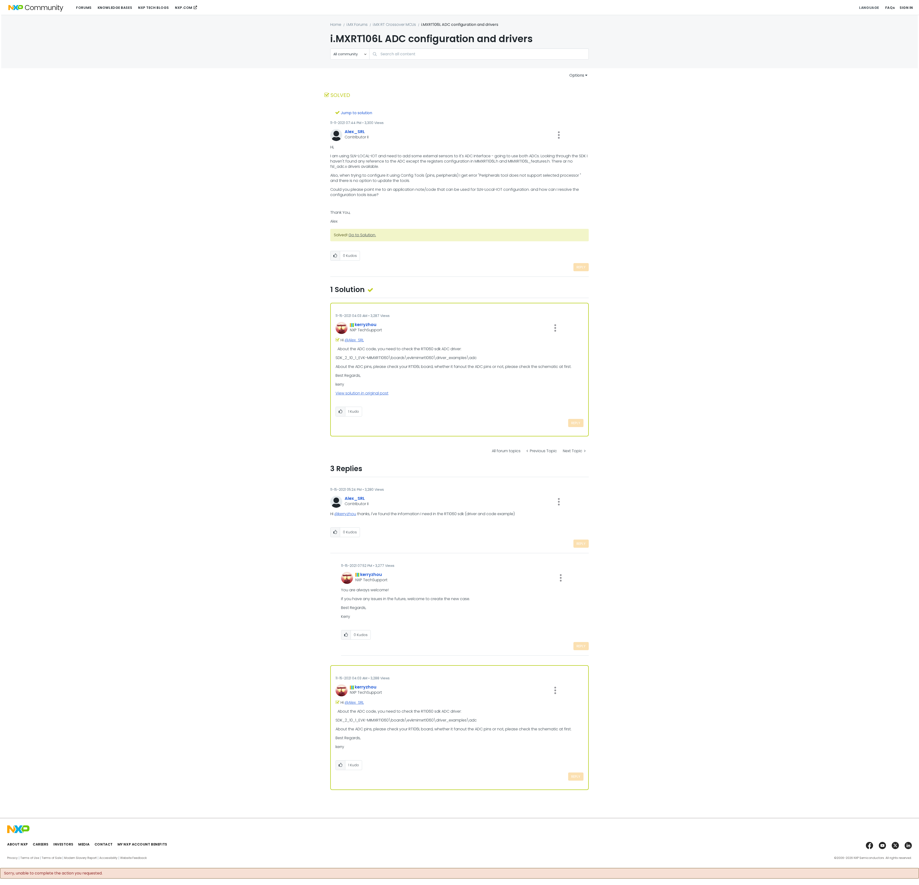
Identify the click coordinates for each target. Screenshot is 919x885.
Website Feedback (133, 858)
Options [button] (576, 75)
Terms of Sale (52, 858)
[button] (559, 135)
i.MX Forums (357, 24)
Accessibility (108, 858)
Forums (83, 7)
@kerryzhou (345, 514)
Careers (41, 844)
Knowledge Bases (115, 7)
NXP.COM (183, 7)
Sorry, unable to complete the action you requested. (53, 873)
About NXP (17, 844)
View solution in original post (362, 393)
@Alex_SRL (354, 340)
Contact (104, 844)
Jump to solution (356, 113)
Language (869, 7)
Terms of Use (29, 858)
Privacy (12, 858)
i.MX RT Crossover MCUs (394, 24)
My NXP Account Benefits (142, 844)
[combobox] (479, 54)
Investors (63, 844)
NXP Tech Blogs (153, 7)
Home (335, 24)
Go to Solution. (362, 235)
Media (84, 844)
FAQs (890, 7)
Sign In (906, 7)
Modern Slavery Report (80, 858)
